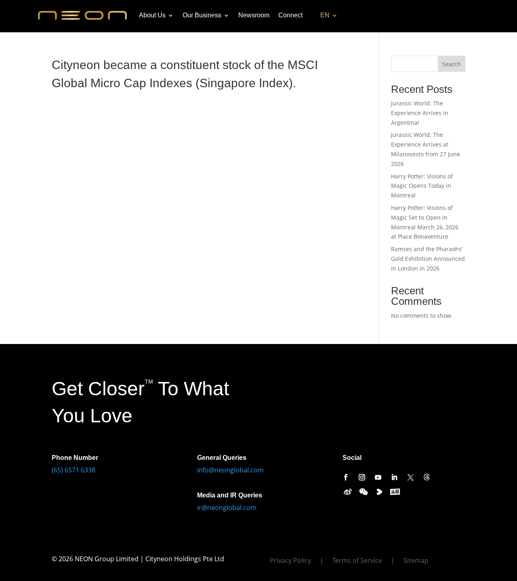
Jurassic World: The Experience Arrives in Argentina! (419, 112)
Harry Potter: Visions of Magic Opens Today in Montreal (422, 185)
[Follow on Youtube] (378, 477)
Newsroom (253, 15)
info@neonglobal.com (230, 470)
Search (451, 64)
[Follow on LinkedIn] (394, 477)
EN (325, 15)
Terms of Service (357, 561)
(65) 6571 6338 (73, 470)
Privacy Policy (290, 561)
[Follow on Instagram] (361, 477)
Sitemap (416, 561)
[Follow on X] (410, 477)
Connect (290, 15)
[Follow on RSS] (426, 477)
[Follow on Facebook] (345, 477)
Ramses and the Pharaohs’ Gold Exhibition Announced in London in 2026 (428, 258)
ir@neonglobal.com (226, 507)
